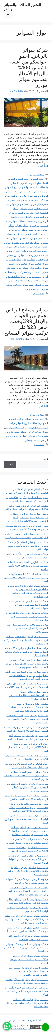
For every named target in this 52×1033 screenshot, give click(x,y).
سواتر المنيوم (22, 212)
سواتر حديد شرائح (22, 234)
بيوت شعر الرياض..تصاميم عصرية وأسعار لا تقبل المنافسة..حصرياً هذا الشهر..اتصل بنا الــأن (26, 991)
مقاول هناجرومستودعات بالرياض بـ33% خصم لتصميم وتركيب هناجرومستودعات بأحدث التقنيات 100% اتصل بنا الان (28, 807)
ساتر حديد (34, 200)
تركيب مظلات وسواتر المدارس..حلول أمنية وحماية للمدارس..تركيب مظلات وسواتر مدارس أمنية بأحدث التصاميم (26, 675)
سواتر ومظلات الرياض (21, 280)
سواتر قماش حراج (39, 267)
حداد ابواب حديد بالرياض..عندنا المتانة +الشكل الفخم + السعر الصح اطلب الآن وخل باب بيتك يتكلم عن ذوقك (28, 891)
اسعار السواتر (37, 178)
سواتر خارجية (32, 242)
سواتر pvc (11, 204)
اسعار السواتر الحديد (19, 178)
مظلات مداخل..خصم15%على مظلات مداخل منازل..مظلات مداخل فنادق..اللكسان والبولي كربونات (26, 776)
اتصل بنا (21, 1020)
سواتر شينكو (29, 259)
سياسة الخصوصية (36, 1020)
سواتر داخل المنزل (23, 251)
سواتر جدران (21, 225)
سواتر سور (19, 255)
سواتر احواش (41, 208)
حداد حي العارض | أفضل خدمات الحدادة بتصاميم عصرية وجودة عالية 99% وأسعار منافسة (27, 566)
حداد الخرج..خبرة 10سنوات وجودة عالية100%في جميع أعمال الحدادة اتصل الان (28, 747)
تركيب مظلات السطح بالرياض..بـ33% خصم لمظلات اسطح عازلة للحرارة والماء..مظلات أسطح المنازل (26, 652)
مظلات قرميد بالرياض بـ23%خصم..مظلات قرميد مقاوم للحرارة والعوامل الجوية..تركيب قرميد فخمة (26, 640)
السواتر (23, 183)
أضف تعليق (38, 293)
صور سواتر (27, 285)
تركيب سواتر (26, 191)
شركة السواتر (41, 285)
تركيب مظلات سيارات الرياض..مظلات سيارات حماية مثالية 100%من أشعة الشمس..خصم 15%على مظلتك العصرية (28, 517)
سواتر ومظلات (40, 280)
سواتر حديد (21, 229)
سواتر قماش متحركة (18, 267)
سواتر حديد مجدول (28, 238)
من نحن (12, 1020)
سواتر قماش (41, 263)
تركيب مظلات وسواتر (15, 427)
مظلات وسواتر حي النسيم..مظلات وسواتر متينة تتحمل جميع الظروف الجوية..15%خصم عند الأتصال (26, 948)
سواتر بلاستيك (32, 217)
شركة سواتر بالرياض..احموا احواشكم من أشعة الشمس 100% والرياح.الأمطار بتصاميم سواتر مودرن (29, 67)
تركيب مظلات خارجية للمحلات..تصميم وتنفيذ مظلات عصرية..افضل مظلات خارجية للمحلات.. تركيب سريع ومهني (26, 664)
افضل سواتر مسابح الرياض (30, 419)
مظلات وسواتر (37, 174)
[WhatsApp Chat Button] (7, 1026)
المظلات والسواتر (28, 187)
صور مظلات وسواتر (38, 436)
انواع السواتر (11, 187)
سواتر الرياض (26, 208)
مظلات (17, 285)
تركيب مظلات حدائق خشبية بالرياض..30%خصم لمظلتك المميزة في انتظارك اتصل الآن (28, 695)
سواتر (20, 204)
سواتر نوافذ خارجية (15, 276)
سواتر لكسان (41, 272)
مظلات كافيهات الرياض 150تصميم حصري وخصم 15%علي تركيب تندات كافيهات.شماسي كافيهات (27, 971)
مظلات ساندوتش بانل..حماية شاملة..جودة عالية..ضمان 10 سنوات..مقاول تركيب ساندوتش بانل (27, 616)
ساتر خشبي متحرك (17, 200)
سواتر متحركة (27, 272)
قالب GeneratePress (21, 1028)
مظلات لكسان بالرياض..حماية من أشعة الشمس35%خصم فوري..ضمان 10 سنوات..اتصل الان (28, 605)
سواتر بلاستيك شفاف (29, 221)
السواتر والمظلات (39, 423)
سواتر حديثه (34, 229)
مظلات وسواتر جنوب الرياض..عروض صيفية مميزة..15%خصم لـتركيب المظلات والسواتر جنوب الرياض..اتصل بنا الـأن (26, 919)
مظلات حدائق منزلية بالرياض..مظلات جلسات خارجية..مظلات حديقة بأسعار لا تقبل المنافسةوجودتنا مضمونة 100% (28, 831)
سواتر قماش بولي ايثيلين (21, 263)
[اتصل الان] (45, 1027)
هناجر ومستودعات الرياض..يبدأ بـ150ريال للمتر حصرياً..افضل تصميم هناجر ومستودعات (27, 628)
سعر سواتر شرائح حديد (36, 204)
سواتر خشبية (18, 242)
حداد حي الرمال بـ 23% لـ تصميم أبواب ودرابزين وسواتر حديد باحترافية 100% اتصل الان (26, 578)
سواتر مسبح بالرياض (16, 431)
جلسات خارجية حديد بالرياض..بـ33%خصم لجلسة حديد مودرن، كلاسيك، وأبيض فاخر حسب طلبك (27, 719)
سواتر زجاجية (33, 255)
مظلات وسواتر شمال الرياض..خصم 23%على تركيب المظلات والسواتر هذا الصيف (29, 959)
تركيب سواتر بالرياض (29, 195)
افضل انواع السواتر (38, 183)
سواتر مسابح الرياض (37, 431)
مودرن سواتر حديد (30, 289)
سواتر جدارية (36, 225)
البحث (45, 459)
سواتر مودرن (33, 276)
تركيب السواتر (41, 191)
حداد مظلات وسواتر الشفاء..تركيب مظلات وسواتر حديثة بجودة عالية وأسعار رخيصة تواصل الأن (27, 546)
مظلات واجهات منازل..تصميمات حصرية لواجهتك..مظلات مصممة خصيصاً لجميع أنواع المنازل (26, 819)
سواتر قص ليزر (13, 259)
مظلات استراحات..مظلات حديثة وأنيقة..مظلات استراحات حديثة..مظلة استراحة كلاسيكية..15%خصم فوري (29, 707)
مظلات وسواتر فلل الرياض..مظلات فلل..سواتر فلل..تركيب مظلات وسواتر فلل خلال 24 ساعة (26, 1003)
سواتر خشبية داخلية (23, 246)
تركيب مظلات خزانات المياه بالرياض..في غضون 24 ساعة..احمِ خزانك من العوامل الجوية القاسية (28, 859)
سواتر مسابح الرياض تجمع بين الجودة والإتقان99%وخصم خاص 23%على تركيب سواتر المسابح (26, 321)
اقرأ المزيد (42, 166)
